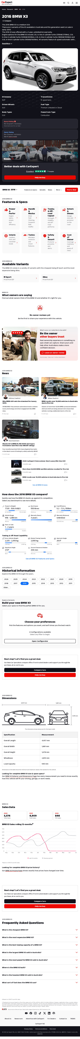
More (58, 190)
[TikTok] (40, 1013)
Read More (6, 43)
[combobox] (14, 190)
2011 (70, 583)
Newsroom (19, 1018)
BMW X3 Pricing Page (13, 871)
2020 (61, 579)
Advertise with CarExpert (35, 1018)
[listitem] (6, 587)
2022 (43, 579)
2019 (70, 579)
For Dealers (52, 1018)
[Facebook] (31, 1013)
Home (4, 9)
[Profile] (72, 3)
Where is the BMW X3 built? (14, 967)
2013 (52, 583)
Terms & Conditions (41, 1029)
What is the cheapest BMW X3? (15, 930)
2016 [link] (23, 9)
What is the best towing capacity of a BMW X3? (22, 945)
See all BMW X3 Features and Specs (40, 559)
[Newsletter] (64, 3)
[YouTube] (26, 1013)
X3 (20, 9)
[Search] (68, 3)
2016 (24, 583)
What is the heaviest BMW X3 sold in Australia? (22, 975)
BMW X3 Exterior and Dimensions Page (21, 776)
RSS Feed (53, 1029)
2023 (34, 579)
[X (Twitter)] (44, 1013)
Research (10, 9)
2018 (6, 583)
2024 (24, 579)
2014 (43, 583)
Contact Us (63, 1018)
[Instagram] (35, 1013)
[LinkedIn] (49, 1013)
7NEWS (72, 1018)
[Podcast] (53, 1013)
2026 (6, 579)
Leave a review (12, 136)
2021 (52, 579)
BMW (16, 9)
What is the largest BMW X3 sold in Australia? (21, 952)
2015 (34, 583)
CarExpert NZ (40, 1024)
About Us (8, 1018)
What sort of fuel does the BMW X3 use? (19, 983)
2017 (15, 583)
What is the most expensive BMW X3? (18, 937)
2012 (61, 583)
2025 (15, 579)
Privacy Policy (28, 1029)
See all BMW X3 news (40, 485)
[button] (40, 151)
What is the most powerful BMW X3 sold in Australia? (25, 960)
